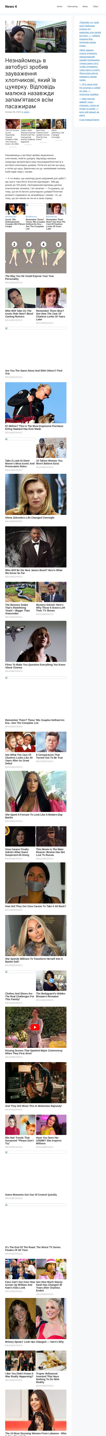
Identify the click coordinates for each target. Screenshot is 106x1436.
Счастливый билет (89, 119)
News (85, 6)
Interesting (72, 6)
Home (59, 6)
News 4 (11, 6)
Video (95, 6)
